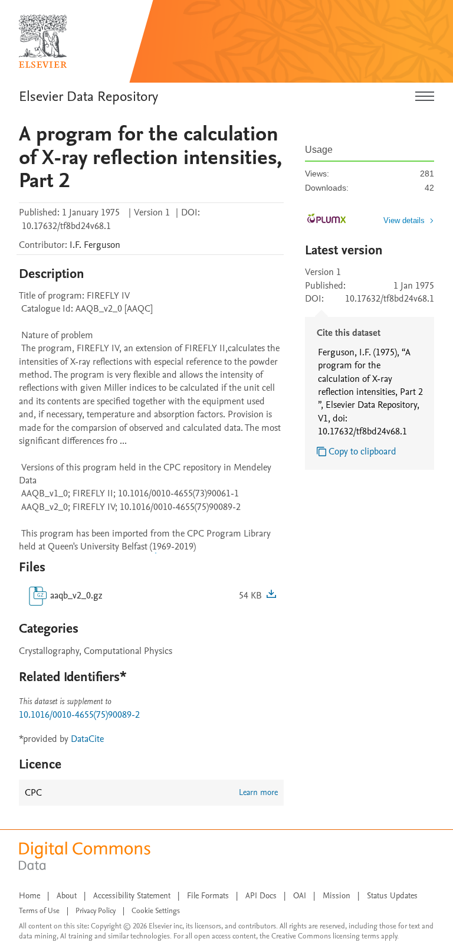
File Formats (208, 895)
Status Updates (392, 895)
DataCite (87, 738)
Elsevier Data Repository (88, 96)
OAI (299, 895)
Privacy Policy (96, 910)
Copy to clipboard (362, 451)
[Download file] (271, 595)
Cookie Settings (156, 910)
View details (404, 220)
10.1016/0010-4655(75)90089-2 (79, 714)
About (67, 895)
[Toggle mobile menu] (424, 96)
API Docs (261, 895)
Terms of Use (39, 910)
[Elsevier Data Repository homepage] (43, 41)
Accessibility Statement (131, 895)
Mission (336, 895)
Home (29, 895)
